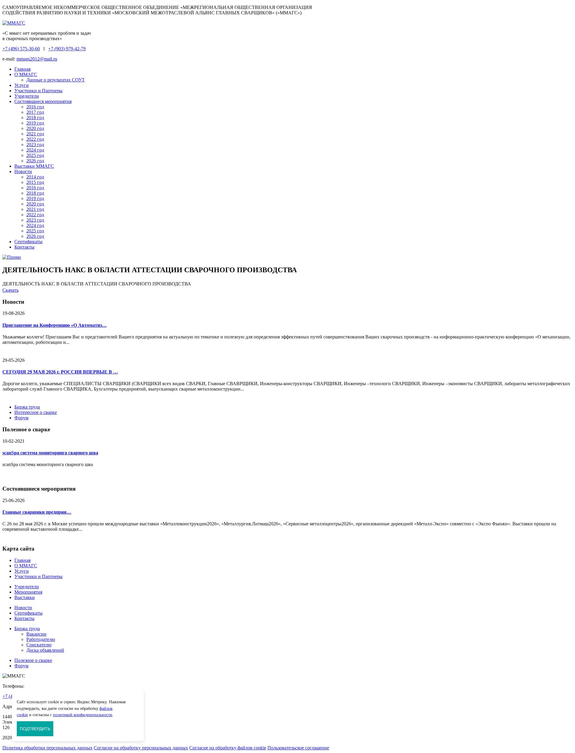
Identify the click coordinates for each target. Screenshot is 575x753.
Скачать (10, 290)
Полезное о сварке (33, 660)
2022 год (35, 139)
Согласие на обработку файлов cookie (227, 747)
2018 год (35, 117)
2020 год (35, 128)
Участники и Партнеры (38, 90)
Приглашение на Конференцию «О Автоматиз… (54, 325)
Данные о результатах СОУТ (55, 79)
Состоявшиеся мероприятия (43, 101)
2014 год (35, 176)
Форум (21, 417)
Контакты (24, 247)
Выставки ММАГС (34, 166)
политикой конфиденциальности (82, 714)
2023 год (35, 144)
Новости (23, 171)
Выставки (24, 597)
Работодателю (40, 639)
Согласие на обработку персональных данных (141, 747)
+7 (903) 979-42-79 (67, 48)
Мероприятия (28, 592)
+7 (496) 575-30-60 (21, 48)
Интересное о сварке (35, 412)
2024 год (35, 149)
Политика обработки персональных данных (47, 747)
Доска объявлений (45, 650)
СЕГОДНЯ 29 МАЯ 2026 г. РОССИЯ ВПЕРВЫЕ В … (60, 371)
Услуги (21, 85)
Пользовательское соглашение (298, 747)
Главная (22, 69)
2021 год (35, 133)
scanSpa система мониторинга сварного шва (50, 452)
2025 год (35, 155)
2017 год (35, 112)
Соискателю (39, 644)
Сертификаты (28, 241)
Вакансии (36, 633)
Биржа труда (27, 406)
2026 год (35, 160)
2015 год (35, 182)
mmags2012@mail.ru (36, 58)
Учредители (26, 96)
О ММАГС (25, 74)
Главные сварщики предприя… (36, 512)
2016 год (35, 106)
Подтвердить (35, 728)
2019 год (35, 123)
